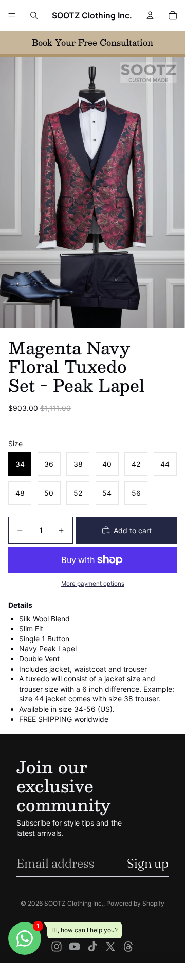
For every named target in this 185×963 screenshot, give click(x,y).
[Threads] (128, 946)
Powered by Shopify (135, 903)
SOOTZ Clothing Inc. (73, 903)
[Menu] (12, 15)
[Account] (150, 15)
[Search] (34, 15)
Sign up (148, 863)
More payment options (92, 583)
